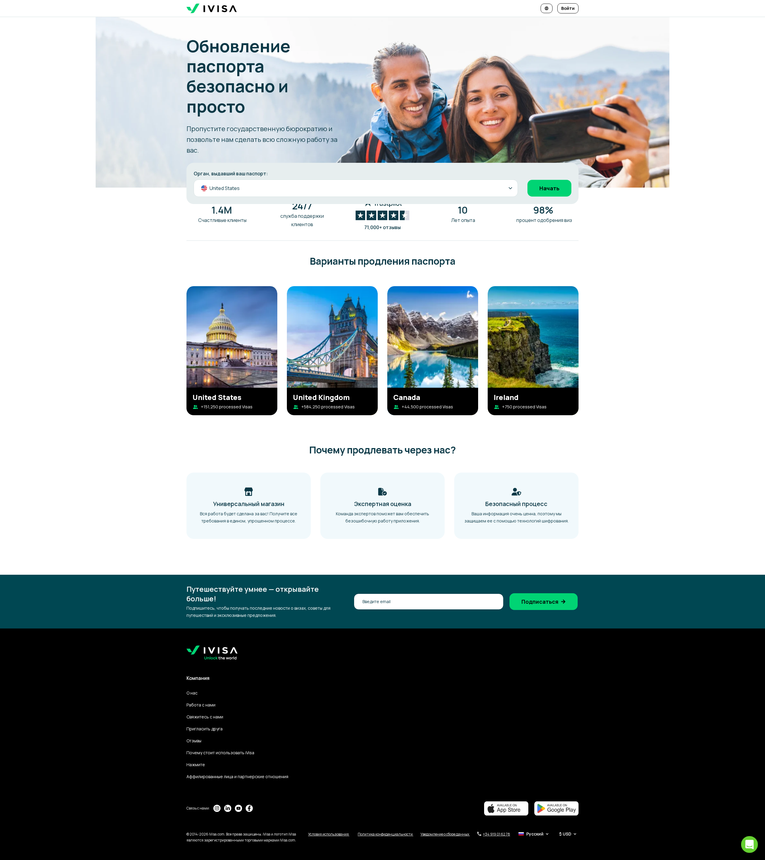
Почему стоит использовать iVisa (220, 752)
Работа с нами (200, 705)
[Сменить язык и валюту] (547, 8)
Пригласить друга (204, 729)
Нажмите (195, 764)
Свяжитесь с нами (204, 717)
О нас (192, 693)
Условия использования (328, 834)
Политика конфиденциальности (385, 834)
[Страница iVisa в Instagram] (217, 808)
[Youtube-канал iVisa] (238, 808)
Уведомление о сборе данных (445, 834)
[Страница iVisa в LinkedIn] (227, 808)
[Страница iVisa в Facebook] (249, 808)
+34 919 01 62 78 (496, 834)
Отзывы (193, 741)
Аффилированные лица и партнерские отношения (237, 776)
